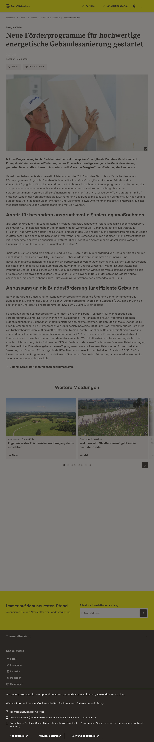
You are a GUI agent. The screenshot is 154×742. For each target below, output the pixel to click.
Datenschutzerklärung (90, 703)
